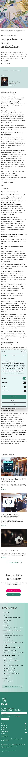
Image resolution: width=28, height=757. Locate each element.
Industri (6, 645)
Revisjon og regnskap (9, 671)
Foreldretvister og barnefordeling (12, 630)
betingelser (18, 716)
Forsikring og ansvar (9, 633)
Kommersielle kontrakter (10, 650)
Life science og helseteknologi (11, 655)
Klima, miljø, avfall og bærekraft (12, 647)
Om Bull (3, 733)
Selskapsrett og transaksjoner (11, 673)
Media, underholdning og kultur (12, 660)
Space (5, 678)
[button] (14, 473)
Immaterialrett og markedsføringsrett (17, 30)
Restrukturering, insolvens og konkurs (13, 665)
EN (22, 2)
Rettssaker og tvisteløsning (10, 668)
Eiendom (6, 623)
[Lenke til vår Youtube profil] (26, 732)
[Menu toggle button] (26, 2)
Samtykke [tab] (5, 355)
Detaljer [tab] (14, 355)
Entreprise (6, 625)
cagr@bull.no (12, 85)
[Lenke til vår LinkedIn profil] (26, 730)
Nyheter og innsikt (5, 737)
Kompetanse (4, 725)
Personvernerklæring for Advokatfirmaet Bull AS (12, 738)
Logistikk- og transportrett (10, 658)
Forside (3, 723)
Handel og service (8, 640)
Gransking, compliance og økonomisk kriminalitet (13, 636)
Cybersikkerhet (7, 620)
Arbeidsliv (6, 615)
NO (21, 2)
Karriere (3, 729)
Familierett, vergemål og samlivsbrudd (13, 628)
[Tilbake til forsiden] (5, 2)
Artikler (6, 30)
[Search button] (18, 2)
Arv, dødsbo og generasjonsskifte (12, 617)
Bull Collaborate (5, 740)
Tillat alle (14, 396)
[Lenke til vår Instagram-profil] (26, 727)
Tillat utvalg (14, 400)
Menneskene (4, 727)
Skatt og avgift (7, 676)
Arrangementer (4, 731)
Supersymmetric (10, 751)
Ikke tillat (14, 404)
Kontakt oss (4, 735)
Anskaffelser (7, 612)
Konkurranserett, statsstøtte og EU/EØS (14, 653)
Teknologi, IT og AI (8, 681)
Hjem (2, 30)
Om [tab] (23, 355)
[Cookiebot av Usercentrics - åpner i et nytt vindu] (20, 351)
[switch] (24, 382)
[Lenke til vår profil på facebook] (26, 724)
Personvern (7, 663)
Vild (15, 751)
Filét (6, 751)
